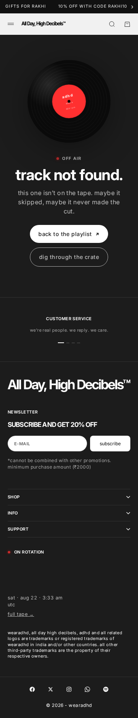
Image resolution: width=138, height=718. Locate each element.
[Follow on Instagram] (69, 689)
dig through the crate (69, 257)
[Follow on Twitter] (51, 689)
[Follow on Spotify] (106, 689)
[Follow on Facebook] (32, 689)
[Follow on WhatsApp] (87, 689)
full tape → (21, 614)
